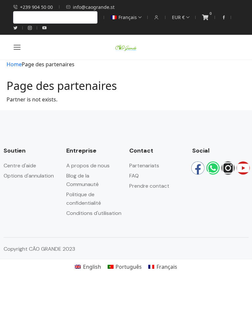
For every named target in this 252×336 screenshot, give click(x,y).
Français (127, 17)
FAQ (134, 175)
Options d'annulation (29, 175)
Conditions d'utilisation (93, 213)
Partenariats (144, 165)
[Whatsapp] (213, 168)
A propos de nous (88, 165)
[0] (205, 17)
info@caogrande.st (94, 7)
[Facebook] (197, 168)
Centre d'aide (20, 165)
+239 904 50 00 (36, 7)
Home (14, 64)
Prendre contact (149, 185)
